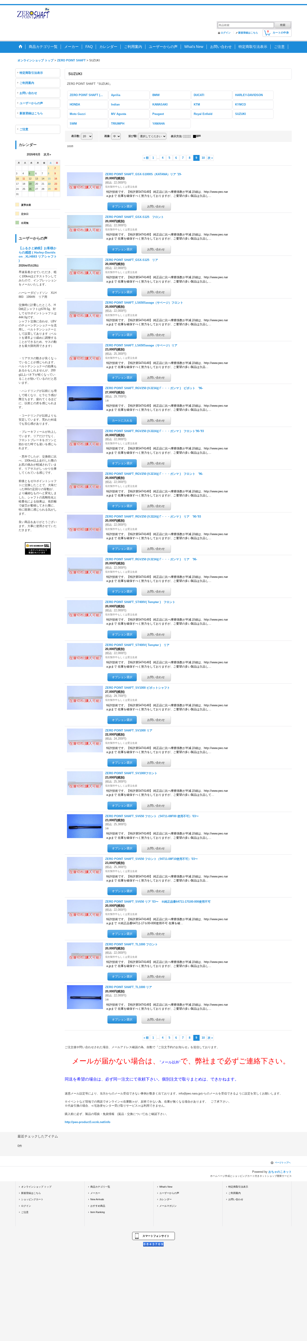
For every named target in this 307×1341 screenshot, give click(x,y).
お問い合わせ (28, 93)
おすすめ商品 (97, 1205)
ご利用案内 (27, 83)
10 (203, 157)
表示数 (75, 136)
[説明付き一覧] (198, 136)
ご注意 (24, 129)
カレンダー (165, 1199)
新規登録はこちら (248, 32)
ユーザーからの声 (31, 103)
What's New (165, 1186)
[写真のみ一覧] (188, 136)
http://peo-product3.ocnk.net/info (87, 1122)
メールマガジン (168, 1205)
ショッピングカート (32, 1199)
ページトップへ (283, 1162)
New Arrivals (97, 1199)
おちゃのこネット (280, 1171)
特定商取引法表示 (31, 72)
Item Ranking (97, 1212)
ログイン (226, 32)
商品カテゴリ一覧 (100, 1186)
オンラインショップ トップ (36, 1186)
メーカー (95, 1193)
